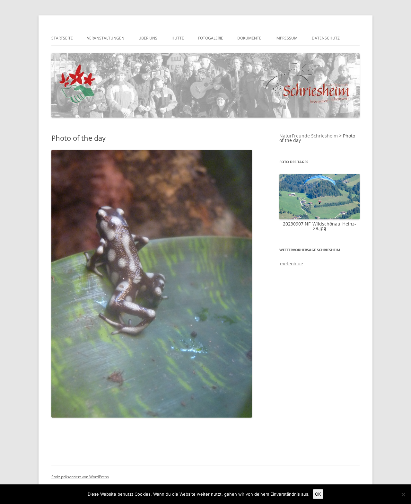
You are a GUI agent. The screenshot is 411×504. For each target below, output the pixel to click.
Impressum (286, 38)
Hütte (177, 38)
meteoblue (291, 264)
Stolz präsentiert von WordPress (80, 477)
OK (318, 494)
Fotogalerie (210, 38)
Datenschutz (326, 38)
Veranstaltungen (105, 38)
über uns (147, 38)
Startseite (62, 38)
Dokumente (249, 38)
